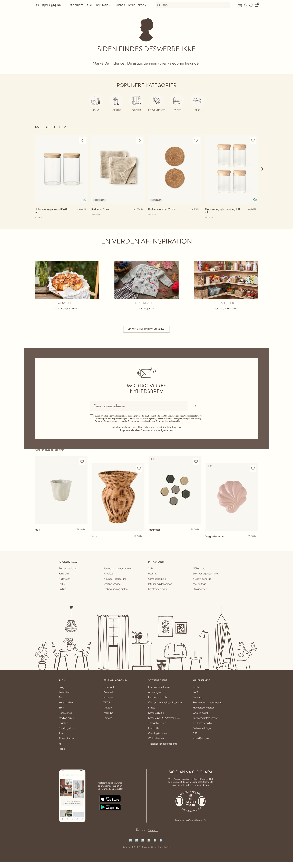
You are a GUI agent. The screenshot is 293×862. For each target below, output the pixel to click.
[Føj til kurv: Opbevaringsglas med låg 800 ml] (84, 214)
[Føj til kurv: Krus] (83, 535)
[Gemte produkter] (251, 5)
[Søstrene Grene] (48, 5)
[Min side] (245, 5)
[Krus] (61, 490)
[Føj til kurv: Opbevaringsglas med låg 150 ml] (254, 214)
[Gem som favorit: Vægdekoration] (253, 468)
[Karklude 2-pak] (118, 169)
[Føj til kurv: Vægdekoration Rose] (254, 541)
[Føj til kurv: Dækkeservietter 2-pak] (198, 214)
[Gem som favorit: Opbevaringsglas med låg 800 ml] (82, 140)
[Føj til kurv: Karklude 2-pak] (141, 214)
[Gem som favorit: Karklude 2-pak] (139, 140)
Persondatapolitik (172, 421)
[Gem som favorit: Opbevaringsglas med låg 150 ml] (253, 140)
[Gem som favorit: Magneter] (196, 461)
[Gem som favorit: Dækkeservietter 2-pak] (196, 140)
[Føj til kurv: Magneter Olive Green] (197, 535)
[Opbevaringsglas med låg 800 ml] (61, 169)
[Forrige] (37, 280)
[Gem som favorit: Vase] (139, 468)
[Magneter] (175, 490)
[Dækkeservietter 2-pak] (175, 169)
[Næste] (262, 169)
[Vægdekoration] (232, 497)
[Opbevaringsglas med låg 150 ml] (231, 169)
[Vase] (118, 497)
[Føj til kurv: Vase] (140, 541)
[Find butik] (240, 5)
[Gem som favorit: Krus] (82, 461)
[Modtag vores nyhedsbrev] (195, 406)
